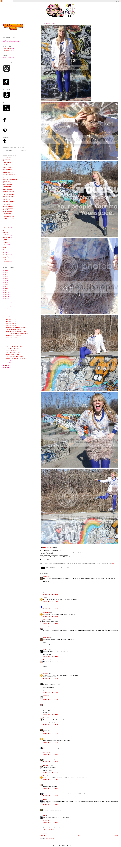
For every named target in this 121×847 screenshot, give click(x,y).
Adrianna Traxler (46, 612)
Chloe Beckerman (6, 227)
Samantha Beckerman (67, 569)
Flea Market (5, 244)
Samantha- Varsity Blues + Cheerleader (13, 329)
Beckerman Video (6, 237)
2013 (6, 294)
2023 (6, 276)
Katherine (45, 728)
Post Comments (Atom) (50, 838)
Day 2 (55, 559)
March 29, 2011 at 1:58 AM (50, 623)
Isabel (44, 758)
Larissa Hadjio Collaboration (8, 216)
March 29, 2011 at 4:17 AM (50, 670)
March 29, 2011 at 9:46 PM (50, 795)
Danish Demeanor (46, 737)
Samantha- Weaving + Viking (11, 343)
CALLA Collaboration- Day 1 (11, 325)
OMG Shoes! (8, 345)
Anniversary (5, 256)
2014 (6, 292)
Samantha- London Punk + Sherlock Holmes (14, 356)
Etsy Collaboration (6, 181)
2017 (6, 286)
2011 (6, 298)
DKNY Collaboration (7, 177)
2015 (6, 290)
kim (44, 815)
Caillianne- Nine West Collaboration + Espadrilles (15, 327)
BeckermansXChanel (7, 159)
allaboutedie (45, 682)
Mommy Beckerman (7, 235)
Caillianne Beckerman (7, 50)
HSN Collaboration (7, 186)
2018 (6, 284)
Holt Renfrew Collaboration (8, 218)
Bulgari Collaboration (7, 211)
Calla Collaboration (55, 569)
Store (4, 252)
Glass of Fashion (46, 752)
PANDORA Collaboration (8, 172)
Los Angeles (5, 242)
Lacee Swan (45, 703)
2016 (6, 288)
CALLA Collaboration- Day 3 (11, 321)
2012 (6, 296)
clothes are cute (46, 820)
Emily (44, 799)
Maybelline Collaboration (8, 196)
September (8, 306)
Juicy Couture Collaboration (8, 191)
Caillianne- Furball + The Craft (12, 341)
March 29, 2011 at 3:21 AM (50, 656)
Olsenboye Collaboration (8, 198)
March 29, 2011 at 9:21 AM (50, 724)
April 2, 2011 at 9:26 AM (50, 829)
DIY (4, 241)
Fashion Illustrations (7, 261)
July (7, 310)
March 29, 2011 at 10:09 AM (50, 733)
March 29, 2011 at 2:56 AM (50, 646)
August (7, 308)
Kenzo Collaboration (7, 167)
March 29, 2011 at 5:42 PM (50, 779)
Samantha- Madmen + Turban (11, 337)
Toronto (4, 229)
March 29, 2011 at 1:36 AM (50, 608)
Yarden (44, 783)
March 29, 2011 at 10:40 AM (50, 742)
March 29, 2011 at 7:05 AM (50, 692)
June (7, 312)
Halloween (5, 251)
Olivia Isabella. (46, 637)
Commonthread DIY (7, 176)
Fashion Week (6, 232)
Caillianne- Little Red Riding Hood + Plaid (14, 346)
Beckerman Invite (6, 254)
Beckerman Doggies (7, 230)
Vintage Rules (46, 619)
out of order (45, 808)
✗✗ (44, 597)
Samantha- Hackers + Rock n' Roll (12, 348)
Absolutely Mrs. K (46, 627)
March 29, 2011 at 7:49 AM (50, 707)
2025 (6, 272)
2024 (6, 274)
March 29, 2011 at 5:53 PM (50, 788)
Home (79, 835)
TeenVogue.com (6, 220)
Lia (44, 746)
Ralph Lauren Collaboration (8, 201)
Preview (4, 246)
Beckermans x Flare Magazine (9, 174)
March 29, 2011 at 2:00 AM (50, 634)
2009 (6, 367)
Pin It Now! (114, 563)
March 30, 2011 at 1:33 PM (50, 822)
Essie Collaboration (7, 213)
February (8, 360)
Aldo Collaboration (7, 215)
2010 (6, 365)
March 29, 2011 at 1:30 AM (50, 601)
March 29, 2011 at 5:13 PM (50, 772)
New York (5, 234)
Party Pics (5, 239)
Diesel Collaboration (7, 166)
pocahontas (45, 695)
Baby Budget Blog (46, 765)
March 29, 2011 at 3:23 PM (50, 761)
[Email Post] (68, 567)
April (7, 316)
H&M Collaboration (7, 157)
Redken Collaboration (7, 189)
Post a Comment (43, 833)
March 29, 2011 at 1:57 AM (50, 616)
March (7, 318)
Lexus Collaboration (7, 171)
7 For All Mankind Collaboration (9, 188)
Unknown (45, 775)
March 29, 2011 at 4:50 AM (50, 678)
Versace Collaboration (7, 169)
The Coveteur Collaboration (8, 193)
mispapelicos (45, 673)
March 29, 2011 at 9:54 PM (50, 804)
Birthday (5, 247)
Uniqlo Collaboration (7, 203)
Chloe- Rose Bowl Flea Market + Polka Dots (14, 339)
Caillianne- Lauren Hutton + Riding (12, 354)
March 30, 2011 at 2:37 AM (50, 812)
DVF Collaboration (7, 199)
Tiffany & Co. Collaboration (8, 164)
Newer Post (42, 835)
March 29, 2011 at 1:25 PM (50, 754)
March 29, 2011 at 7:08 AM (50, 699)
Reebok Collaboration (7, 184)
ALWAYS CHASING (47, 792)
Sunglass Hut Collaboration (8, 182)
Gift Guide (5, 257)
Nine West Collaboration (8, 206)
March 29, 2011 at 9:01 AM (50, 714)
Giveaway (5, 259)
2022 (6, 278)
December (8, 300)
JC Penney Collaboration (8, 204)
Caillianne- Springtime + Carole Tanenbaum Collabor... (16, 331)
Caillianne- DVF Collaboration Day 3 (13, 350)
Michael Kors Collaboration (8, 194)
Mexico (4, 263)
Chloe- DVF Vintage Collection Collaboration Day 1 (16, 358)
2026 (6, 270)
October (7, 304)
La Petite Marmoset (47, 731)
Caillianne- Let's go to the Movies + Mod (13, 335)
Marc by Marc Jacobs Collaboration (10, 179)
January (7, 362)
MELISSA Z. (45, 649)
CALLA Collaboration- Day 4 (11, 319)
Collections (45, 717)
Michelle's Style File (47, 659)
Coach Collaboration (7, 160)
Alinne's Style (46, 576)
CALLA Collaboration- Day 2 (48, 23)
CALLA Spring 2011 (47, 547)
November (8, 302)
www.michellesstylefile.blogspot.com (50, 668)
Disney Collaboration (7, 162)
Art (3, 249)
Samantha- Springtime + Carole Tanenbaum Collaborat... (17, 333)
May (7, 314)
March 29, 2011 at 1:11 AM (50, 594)
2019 (6, 282)
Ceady (44, 604)
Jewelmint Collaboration (8, 208)
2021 (6, 280)
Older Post (116, 835)
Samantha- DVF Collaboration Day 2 (13, 352)
